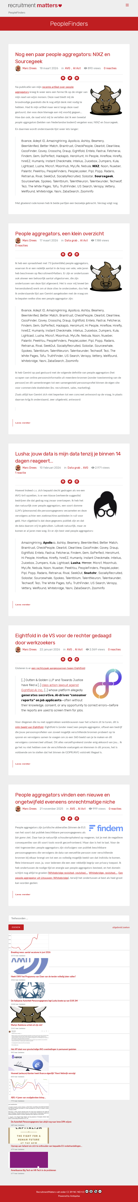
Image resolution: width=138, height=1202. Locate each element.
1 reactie (20, 472)
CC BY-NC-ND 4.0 (75, 1192)
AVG (68, 68)
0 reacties (110, 68)
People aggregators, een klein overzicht (59, 234)
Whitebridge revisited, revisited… (68, 873)
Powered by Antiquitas (69, 1196)
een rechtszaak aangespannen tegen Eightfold (58, 668)
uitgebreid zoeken (121, 927)
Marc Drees (30, 68)
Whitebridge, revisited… (103, 873)
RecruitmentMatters (46, 1192)
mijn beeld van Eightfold (29, 727)
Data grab (72, 240)
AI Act (77, 68)
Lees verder (22, 423)
